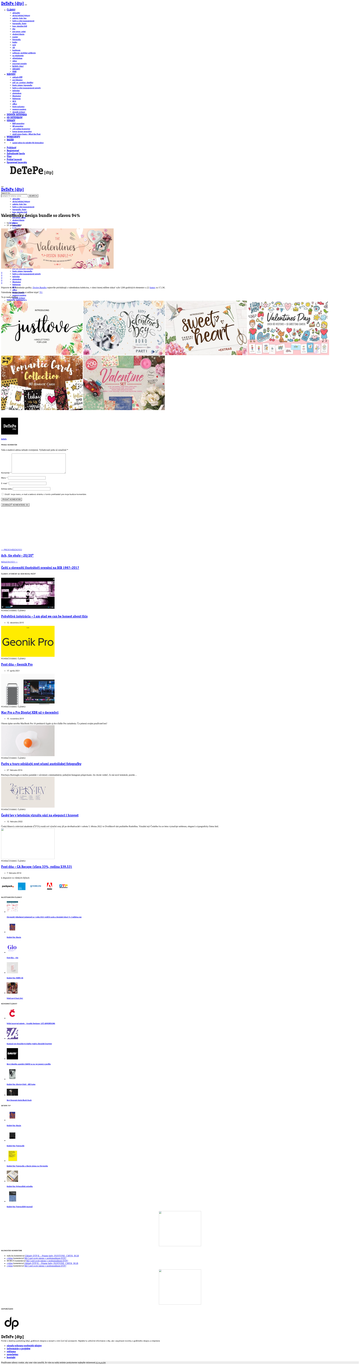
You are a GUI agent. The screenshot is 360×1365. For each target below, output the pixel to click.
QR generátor (17, 126)
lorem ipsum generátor (22, 132)
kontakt (11, 1357)
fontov (152, 287)
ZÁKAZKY (16, 69)
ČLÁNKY (11, 10)
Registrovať (13, 151)
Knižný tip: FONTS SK (15, 978)
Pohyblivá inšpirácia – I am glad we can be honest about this (44, 616)
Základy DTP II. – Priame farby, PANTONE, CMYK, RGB (52, 1256)
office (14, 104)
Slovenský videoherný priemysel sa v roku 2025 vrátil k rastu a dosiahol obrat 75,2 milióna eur (44, 917)
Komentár (6, 473)
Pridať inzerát (14, 159)
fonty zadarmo (18, 107)
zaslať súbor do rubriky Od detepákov (28, 143)
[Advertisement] (180, 528)
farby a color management (23, 21)
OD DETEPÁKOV (14, 118)
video (14, 61)
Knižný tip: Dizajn (14, 937)
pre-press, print (19, 32)
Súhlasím (101, 1362)
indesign (16, 91)
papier (15, 37)
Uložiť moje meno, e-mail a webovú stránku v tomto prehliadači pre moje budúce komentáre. (45, 494)
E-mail (4, 483)
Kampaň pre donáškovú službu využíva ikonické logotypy (29, 1044)
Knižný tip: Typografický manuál (20, 1207)
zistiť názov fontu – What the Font (26, 134)
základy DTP (17, 77)
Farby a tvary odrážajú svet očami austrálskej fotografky (41, 764)
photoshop (16, 93)
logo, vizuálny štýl (19, 26)
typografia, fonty (19, 24)
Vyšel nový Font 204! (15, 998)
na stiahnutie (18, 56)
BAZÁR (10, 140)
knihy (14, 42)
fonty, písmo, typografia (22, 85)
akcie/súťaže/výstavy (21, 16)
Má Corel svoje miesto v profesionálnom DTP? (45, 1258)
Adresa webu (6, 489)
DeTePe (12, 223)
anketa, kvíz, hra (19, 18)
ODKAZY (11, 120)
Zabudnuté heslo (16, 154)
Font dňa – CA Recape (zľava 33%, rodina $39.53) (36, 867)
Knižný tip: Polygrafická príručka (20, 1186)
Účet (9, 156)
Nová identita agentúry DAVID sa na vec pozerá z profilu (29, 1064)
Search (33, 196)
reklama (11, 1352)
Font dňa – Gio (12, 958)
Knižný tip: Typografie (15, 1146)
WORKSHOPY (13, 137)
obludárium (17, 58)
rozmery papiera (19, 109)
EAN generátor (18, 124)
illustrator (16, 96)
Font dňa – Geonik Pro (17, 664)
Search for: (6, 193)
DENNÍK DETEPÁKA (17, 115)
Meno (4, 478)
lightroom (16, 99)
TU (40, 292)
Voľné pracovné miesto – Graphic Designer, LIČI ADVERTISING (31, 1024)
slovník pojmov (18, 112)
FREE (14, 72)
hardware (16, 50)
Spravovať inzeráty (17, 162)
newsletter (12, 1354)
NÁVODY (11, 74)
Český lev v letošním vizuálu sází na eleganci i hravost (39, 815)
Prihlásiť (11, 148)
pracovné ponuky (19, 64)
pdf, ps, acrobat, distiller (22, 83)
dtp (13, 29)
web (14, 45)
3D (13, 48)
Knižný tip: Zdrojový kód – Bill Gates (21, 1084)
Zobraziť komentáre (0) (15, 505)
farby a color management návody (26, 88)
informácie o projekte (18, 1349)
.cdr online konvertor (21, 129)
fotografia (16, 40)
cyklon (10, 1258)
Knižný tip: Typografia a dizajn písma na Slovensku (27, 1166)
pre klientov (17, 80)
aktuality (16, 13)
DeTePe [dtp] (12, 4)
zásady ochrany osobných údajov (24, 1346)
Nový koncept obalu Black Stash (19, 1100)
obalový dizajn (18, 34)
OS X (14, 101)
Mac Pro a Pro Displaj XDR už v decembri (29, 712)
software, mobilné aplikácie (24, 53)
